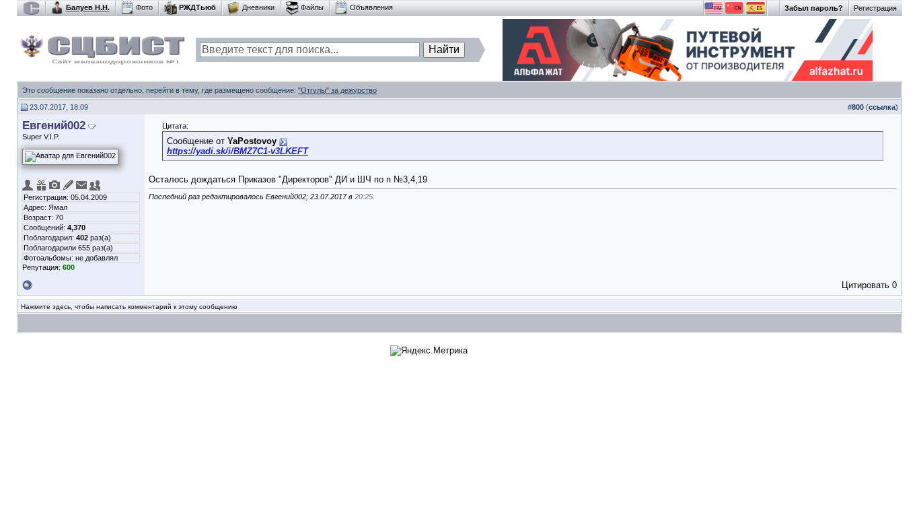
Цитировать (865, 285)
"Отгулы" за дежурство (337, 90)
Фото (144, 7)
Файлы (312, 7)
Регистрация (875, 8)
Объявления (371, 7)
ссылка (882, 107)
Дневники (258, 7)
